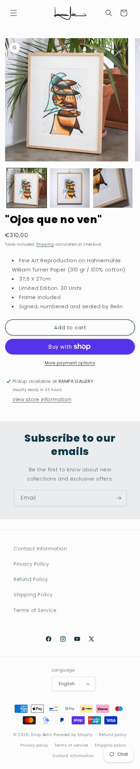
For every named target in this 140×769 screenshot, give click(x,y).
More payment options (70, 363)
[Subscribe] (118, 498)
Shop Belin (41, 734)
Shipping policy (110, 745)
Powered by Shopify (73, 734)
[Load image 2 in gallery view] (70, 188)
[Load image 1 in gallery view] (27, 188)
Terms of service (71, 745)
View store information (42, 399)
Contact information (73, 755)
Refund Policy (31, 579)
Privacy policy (34, 745)
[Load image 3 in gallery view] (113, 188)
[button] (13, 12)
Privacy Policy (31, 564)
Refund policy (112, 734)
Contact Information (40, 548)
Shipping (45, 244)
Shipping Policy (33, 594)
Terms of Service (35, 610)
